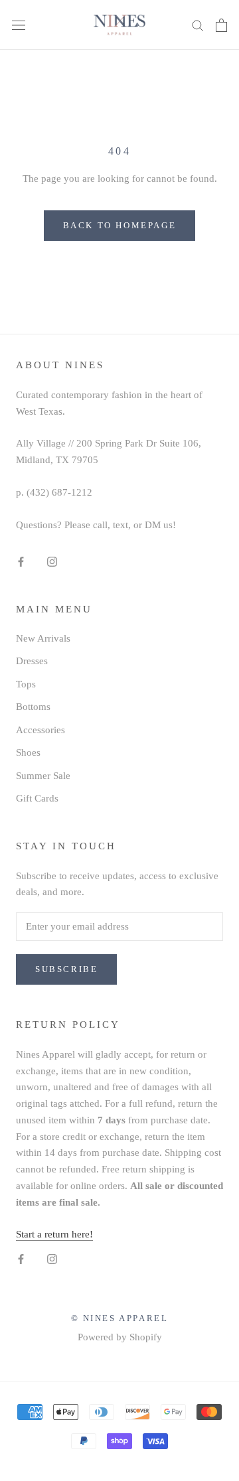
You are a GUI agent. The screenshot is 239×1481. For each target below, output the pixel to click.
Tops (26, 684)
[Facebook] (21, 561)
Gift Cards (37, 798)
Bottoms (33, 706)
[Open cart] (221, 25)
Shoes (28, 752)
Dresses (32, 661)
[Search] (198, 25)
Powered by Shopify (120, 1337)
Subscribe (66, 969)
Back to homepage (120, 225)
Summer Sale (43, 775)
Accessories (40, 730)
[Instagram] (52, 561)
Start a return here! (54, 1234)
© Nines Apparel (120, 1318)
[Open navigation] (18, 25)
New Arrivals (43, 638)
